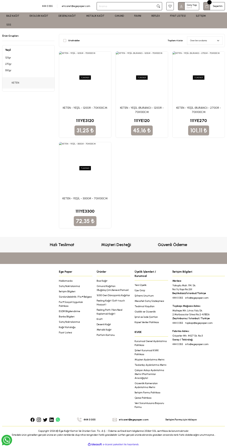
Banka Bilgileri (66, 316)
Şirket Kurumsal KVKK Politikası (147, 352)
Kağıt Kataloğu (67, 327)
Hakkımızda (66, 280)
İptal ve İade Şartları (146, 316)
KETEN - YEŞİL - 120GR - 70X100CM (85, 107)
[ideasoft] (95, 444)
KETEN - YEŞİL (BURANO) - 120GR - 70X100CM (142, 110)
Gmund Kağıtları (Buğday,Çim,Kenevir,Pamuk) (113, 288)
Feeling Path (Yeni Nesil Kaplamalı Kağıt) (109, 311)
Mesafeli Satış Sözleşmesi (149, 301)
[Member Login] (181, 6)
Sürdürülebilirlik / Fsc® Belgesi (75, 296)
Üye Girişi (140, 290)
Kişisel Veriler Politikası (147, 322)
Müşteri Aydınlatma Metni (149, 359)
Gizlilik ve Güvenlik (145, 311)
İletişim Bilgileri (67, 291)
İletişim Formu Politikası (147, 392)
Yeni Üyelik (140, 285)
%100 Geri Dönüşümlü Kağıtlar (113, 295)
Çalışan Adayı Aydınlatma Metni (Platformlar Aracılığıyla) (149, 374)
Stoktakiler (74, 40)
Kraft (100, 319)
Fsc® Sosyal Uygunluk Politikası (71, 304)
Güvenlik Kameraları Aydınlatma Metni (146, 385)
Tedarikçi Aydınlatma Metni (150, 364)
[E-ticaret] (113, 444)
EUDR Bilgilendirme (69, 311)
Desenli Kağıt (104, 324)
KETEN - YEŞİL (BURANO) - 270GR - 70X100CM (198, 110)
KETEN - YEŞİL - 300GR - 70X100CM (85, 198)
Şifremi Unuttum (144, 295)
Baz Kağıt (102, 280)
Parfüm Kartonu (106, 335)
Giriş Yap (192, 5)
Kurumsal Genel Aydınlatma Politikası (151, 343)
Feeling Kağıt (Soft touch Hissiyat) (111, 302)
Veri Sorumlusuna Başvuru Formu (149, 405)
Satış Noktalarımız (69, 286)
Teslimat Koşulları (144, 306)
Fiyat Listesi (65, 332)
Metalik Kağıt (104, 329)
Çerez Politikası (143, 397)
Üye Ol (189, 7)
